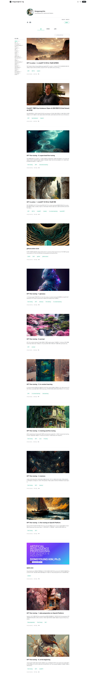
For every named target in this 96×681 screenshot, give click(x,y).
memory (16, 63)
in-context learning (18, 45)
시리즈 (48, 29)
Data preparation (18, 57)
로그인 (84, 1)
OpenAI (16, 60)
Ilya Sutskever (17, 71)
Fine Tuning (17, 43)
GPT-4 (16, 46)
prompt (16, 74)
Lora (15, 59)
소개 (55, 29)
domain (16, 52)
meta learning (17, 67)
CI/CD (16, 53)
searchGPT (17, 66)
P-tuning (16, 50)
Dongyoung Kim (40, 11)
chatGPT (16, 48)
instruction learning (18, 61)
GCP (15, 49)
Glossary (16, 68)
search (16, 70)
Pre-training (17, 73)
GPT (15, 42)
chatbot (45, 211)
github (16, 64)
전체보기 (16, 41)
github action (17, 56)
